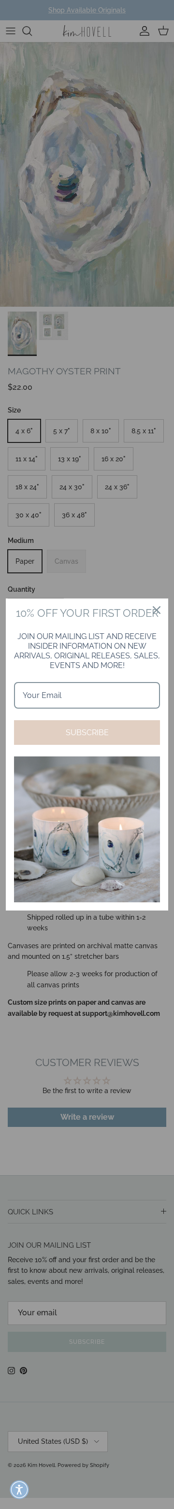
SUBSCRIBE (87, 732)
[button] (19, 1489)
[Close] (156, 610)
